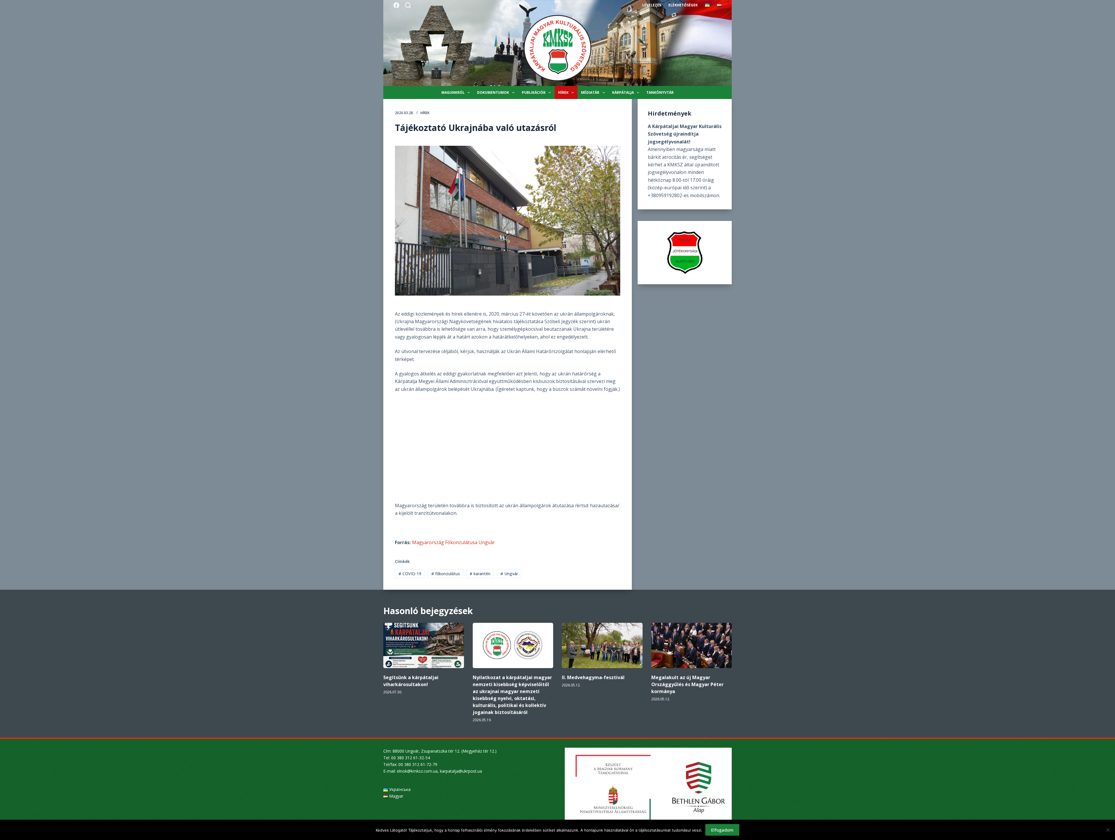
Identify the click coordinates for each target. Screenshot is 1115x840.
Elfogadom (722, 830)
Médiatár (590, 92)
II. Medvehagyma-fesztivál (593, 677)
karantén (480, 573)
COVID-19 (409, 573)
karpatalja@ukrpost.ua (461, 771)
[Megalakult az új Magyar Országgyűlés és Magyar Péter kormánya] (691, 645)
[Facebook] (396, 5)
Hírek (563, 92)
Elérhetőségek (683, 5)
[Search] (408, 5)
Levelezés (651, 5)
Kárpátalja (623, 92)
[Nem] (1108, 830)
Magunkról (453, 92)
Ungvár (509, 573)
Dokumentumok (493, 92)
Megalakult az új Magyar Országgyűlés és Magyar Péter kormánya (687, 684)
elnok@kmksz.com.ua (417, 771)
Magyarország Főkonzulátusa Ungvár (453, 542)
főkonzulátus (445, 573)
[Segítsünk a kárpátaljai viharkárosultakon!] (423, 645)
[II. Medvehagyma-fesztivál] (602, 645)
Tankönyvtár (660, 92)
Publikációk (534, 92)
